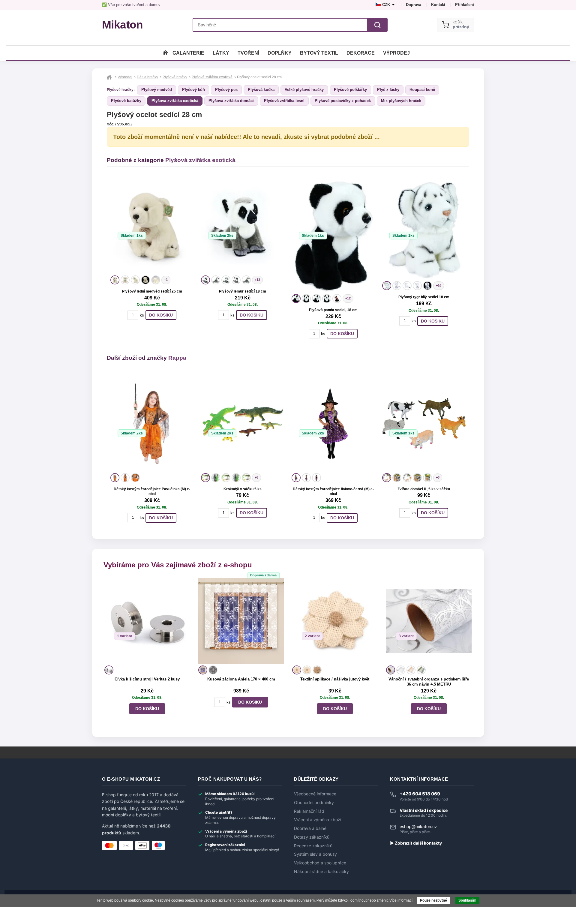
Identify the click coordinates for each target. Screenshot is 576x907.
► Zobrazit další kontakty (416, 843)
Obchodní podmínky (314, 802)
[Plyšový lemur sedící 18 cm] (242, 226)
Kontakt (438, 4)
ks (142, 315)
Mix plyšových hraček (401, 100)
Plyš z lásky (388, 89)
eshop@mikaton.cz (418, 826)
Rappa (177, 358)
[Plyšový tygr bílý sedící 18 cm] (424, 228)
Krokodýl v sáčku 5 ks (243, 489)
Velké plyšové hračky (304, 89)
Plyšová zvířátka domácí (231, 100)
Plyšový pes (226, 89)
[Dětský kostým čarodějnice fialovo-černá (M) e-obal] (333, 423)
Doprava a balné (310, 828)
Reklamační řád (309, 811)
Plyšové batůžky (126, 100)
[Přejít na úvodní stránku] (110, 77)
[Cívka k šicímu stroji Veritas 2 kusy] (147, 621)
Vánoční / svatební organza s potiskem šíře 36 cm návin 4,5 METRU (428, 681)
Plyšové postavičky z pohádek (343, 100)
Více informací (400, 900)
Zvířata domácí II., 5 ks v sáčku (424, 489)
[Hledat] (377, 25)
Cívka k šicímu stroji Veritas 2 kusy (147, 679)
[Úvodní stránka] (165, 53)
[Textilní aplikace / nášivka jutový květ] (335, 621)
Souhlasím (467, 900)
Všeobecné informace (315, 793)
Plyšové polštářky (350, 89)
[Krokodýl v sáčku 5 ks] (242, 423)
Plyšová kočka (261, 89)
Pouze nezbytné (433, 900)
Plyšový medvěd (156, 89)
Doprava (413, 4)
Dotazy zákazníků (311, 837)
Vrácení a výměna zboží (317, 819)
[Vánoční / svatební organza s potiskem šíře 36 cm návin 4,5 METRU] (429, 621)
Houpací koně (422, 89)
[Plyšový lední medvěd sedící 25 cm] (152, 226)
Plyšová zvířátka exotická (175, 100)
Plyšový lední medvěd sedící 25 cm (152, 291)
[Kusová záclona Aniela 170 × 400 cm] (241, 621)
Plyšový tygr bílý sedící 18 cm (423, 297)
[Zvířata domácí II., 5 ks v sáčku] (424, 423)
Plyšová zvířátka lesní (284, 100)
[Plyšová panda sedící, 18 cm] (333, 235)
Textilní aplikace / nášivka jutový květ (334, 679)
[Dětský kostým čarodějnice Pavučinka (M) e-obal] (152, 423)
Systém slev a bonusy (315, 854)
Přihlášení (464, 4)
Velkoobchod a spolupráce (320, 862)
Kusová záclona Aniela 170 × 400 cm (241, 679)
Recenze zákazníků (313, 845)
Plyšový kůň (193, 89)
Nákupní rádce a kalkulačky (321, 871)
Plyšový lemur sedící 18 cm (242, 291)
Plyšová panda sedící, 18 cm (333, 310)
